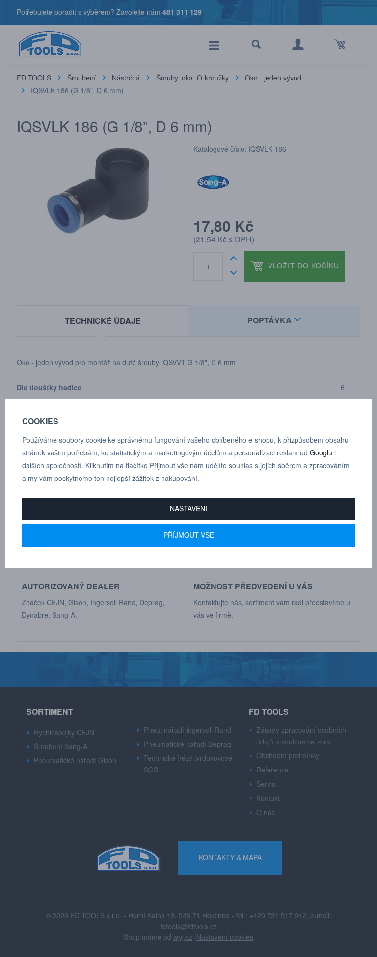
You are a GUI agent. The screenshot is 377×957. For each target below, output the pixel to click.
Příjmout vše (188, 535)
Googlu (321, 452)
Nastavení (188, 508)
